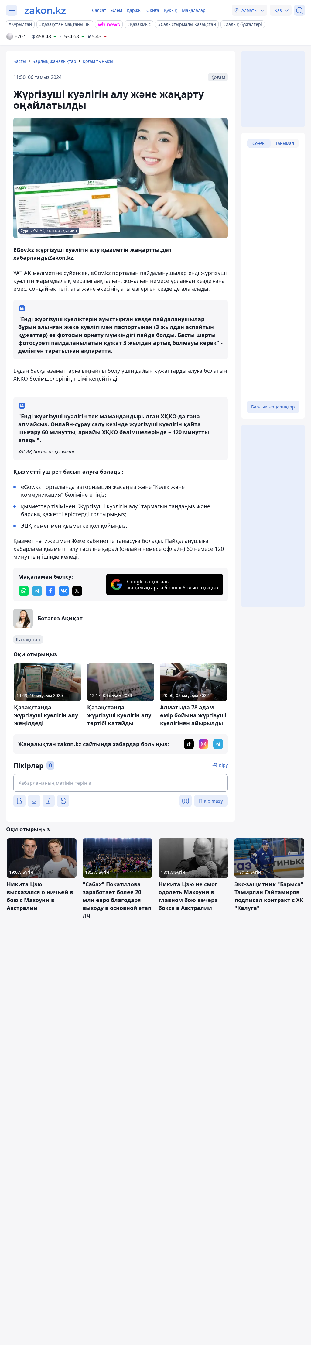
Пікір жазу (211, 801)
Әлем (116, 10)
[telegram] (37, 590)
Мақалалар (194, 10)
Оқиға (152, 10)
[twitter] (77, 590)
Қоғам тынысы (98, 61)
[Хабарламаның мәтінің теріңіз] (120, 783)
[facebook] (50, 590)
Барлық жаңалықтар (54, 61)
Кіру (223, 765)
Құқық (170, 10)
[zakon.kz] (45, 10)
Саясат (99, 10)
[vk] (63, 590)
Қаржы (134, 10)
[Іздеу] (299, 10)
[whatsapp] (23, 590)
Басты (19, 61)
